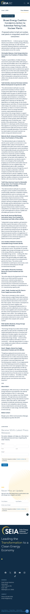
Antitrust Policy (19, 610)
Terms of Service (4, 610)
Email (3, 451)
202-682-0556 (9, 596)
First (2, 448)
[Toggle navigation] (28, 3)
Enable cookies (21, 459)
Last (17, 448)
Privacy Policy (12, 610)
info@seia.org (8, 598)
